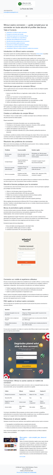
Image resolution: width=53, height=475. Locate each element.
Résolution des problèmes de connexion (16, 39)
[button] (7, 447)
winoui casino (39, 54)
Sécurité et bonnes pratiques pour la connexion (17, 41)
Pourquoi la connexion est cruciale (14, 34)
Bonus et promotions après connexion (15, 43)
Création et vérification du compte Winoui (16, 37)
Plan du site (19, 472)
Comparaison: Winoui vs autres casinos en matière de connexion (22, 48)
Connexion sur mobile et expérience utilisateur (17, 45)
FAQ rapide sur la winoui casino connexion (16, 46)
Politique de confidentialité (29, 472)
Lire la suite (22, 456)
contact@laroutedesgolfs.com (11, 12)
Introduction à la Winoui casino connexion (16, 32)
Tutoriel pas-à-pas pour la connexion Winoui (17, 36)
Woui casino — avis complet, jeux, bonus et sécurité (33, 438)
